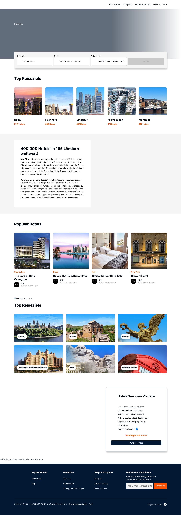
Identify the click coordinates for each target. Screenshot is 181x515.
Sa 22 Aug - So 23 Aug (70, 61)
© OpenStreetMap (18, 459)
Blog (34, 483)
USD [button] (155, 4)
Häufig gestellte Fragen (73, 488)
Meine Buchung (142, 4)
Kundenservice (136, 443)
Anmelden (160, 486)
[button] (164, 4)
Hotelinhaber (68, 483)
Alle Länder (36, 478)
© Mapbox (5, 459)
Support (127, 4)
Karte (58, 419)
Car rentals (114, 4)
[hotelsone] (31, 4)
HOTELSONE (40, 504)
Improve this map (35, 459)
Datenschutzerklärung (78, 504)
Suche (146, 61)
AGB (91, 504)
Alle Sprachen (101, 488)
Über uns (67, 478)
